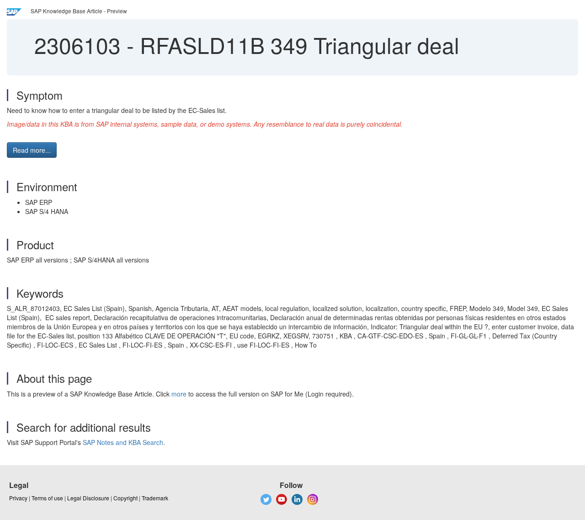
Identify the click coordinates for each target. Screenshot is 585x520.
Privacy (18, 498)
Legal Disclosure (88, 498)
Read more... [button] (32, 150)
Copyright (125, 498)
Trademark (155, 498)
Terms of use (47, 498)
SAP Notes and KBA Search (123, 442)
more (178, 393)
